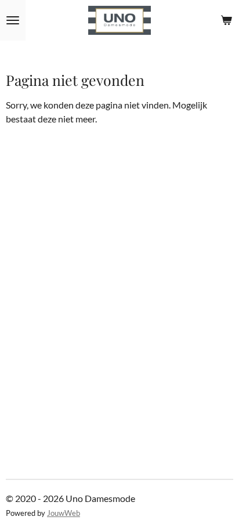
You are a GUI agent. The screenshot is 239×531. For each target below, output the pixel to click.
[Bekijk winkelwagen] (226, 20)
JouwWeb (63, 513)
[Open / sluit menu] (13, 20)
